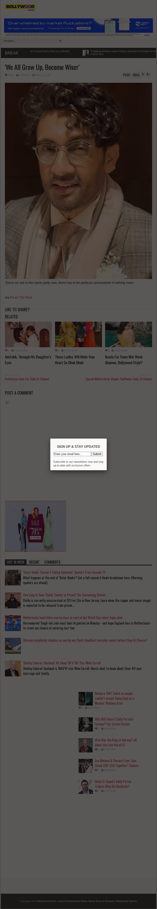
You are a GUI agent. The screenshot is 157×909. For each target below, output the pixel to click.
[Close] (106, 438)
